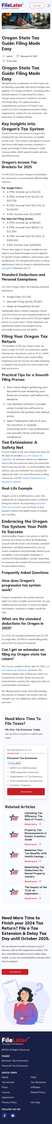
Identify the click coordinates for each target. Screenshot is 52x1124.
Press (5, 1087)
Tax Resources (38, 1082)
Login (38, 5)
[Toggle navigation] (48, 5)
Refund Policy (38, 1092)
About (5, 1077)
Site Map (35, 1102)
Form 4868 (15, 763)
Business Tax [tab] (25, 750)
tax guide (6, 268)
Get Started (26, 792)
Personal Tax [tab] (13, 750)
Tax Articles (8, 1082)
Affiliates (35, 1087)
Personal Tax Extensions (15, 1065)
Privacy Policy (9, 1102)
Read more (31, 824)
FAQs (33, 1077)
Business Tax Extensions (15, 1060)
